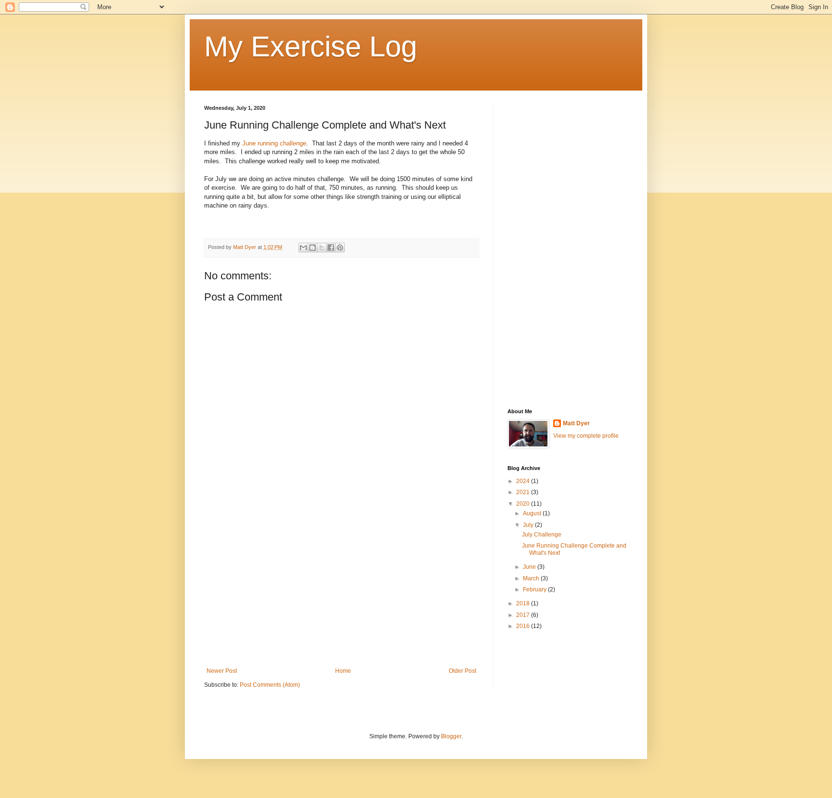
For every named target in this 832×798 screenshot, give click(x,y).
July (529, 525)
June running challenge (274, 143)
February (535, 589)
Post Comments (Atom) (270, 684)
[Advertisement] (341, 588)
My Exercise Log (310, 46)
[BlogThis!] (312, 247)
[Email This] (303, 247)
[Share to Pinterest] (340, 247)
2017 (523, 615)
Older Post (462, 670)
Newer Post (222, 670)
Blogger (451, 736)
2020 (523, 503)
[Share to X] (321, 247)
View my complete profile (586, 435)
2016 (523, 626)
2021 (523, 492)
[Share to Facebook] (331, 247)
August (533, 513)
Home (343, 670)
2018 (523, 603)
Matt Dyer (576, 423)
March (532, 578)
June (530, 566)
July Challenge (541, 534)
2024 (523, 481)
